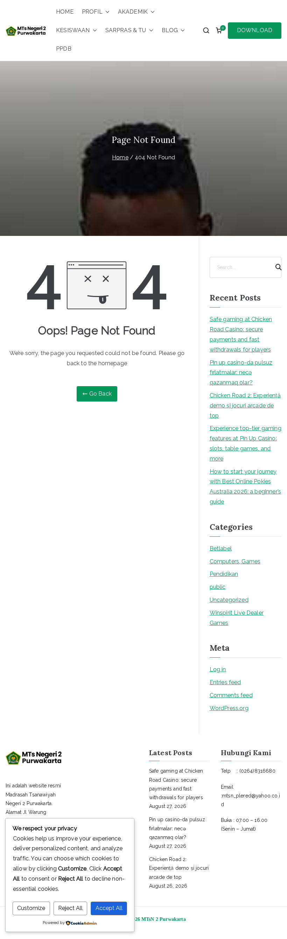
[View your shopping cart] (218, 30)
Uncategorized (229, 600)
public (218, 587)
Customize (31, 908)
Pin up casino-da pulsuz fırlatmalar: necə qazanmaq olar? (241, 372)
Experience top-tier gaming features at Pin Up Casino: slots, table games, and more (245, 443)
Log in (218, 669)
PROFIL (92, 11)
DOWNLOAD (254, 30)
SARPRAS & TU (125, 30)
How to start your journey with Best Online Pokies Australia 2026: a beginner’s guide (245, 486)
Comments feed (231, 695)
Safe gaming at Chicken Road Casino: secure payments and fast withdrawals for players (241, 334)
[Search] (275, 267)
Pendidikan (224, 574)
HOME (65, 11)
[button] (106, 12)
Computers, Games (235, 561)
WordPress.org (229, 708)
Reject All (70, 908)
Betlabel (221, 548)
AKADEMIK (133, 11)
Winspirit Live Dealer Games (237, 617)
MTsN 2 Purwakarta (163, 919)
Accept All (109, 908)
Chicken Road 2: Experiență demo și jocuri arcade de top (245, 405)
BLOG (170, 30)
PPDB (63, 48)
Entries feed (225, 682)
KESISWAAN (73, 30)
